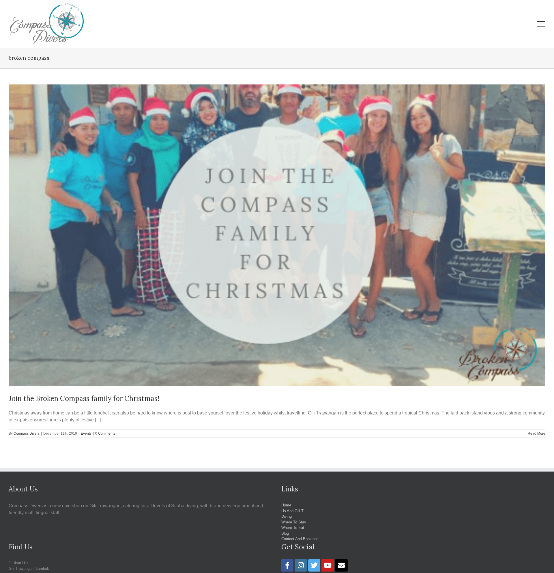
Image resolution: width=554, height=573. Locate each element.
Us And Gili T (292, 511)
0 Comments (105, 433)
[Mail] (341, 565)
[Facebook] (287, 565)
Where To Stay (293, 522)
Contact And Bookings (300, 539)
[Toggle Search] (521, 24)
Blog (285, 533)
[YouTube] (327, 565)
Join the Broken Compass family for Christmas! (84, 398)
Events (86, 433)
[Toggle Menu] (541, 24)
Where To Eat (292, 527)
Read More (536, 433)
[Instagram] (301, 565)
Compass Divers (27, 433)
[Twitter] (314, 565)
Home (286, 505)
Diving (286, 516)
